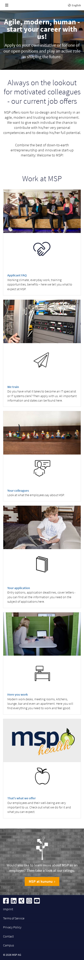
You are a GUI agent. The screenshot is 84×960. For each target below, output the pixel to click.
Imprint (8, 909)
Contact (8, 936)
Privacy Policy (12, 927)
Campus (8, 945)
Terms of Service (13, 918)
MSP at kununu (41, 881)
